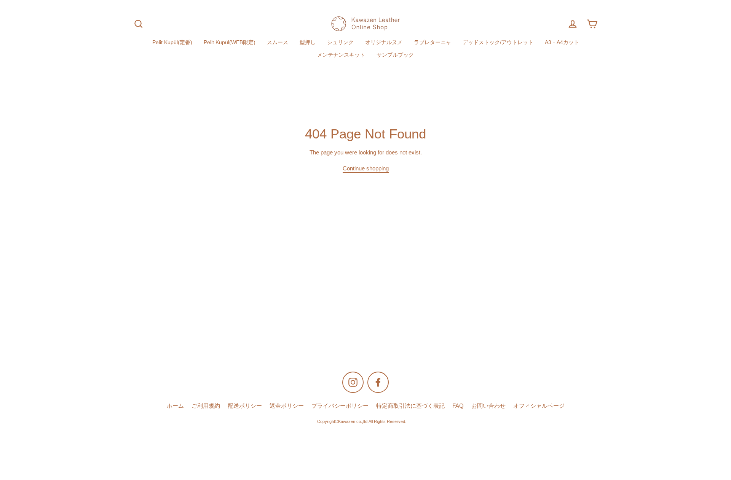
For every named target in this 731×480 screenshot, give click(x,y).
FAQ (458, 406)
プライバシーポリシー (340, 406)
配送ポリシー (245, 406)
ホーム (175, 406)
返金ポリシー (287, 406)
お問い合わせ (488, 406)
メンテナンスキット (341, 55)
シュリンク (340, 42)
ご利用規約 (206, 406)
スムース (277, 42)
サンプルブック (395, 55)
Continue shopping (366, 168)
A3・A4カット (562, 42)
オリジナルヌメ (383, 42)
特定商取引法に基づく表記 (410, 406)
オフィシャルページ (539, 406)
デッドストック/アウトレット (498, 42)
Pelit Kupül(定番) (172, 42)
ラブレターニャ (432, 42)
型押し (308, 42)
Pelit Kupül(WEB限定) (229, 42)
